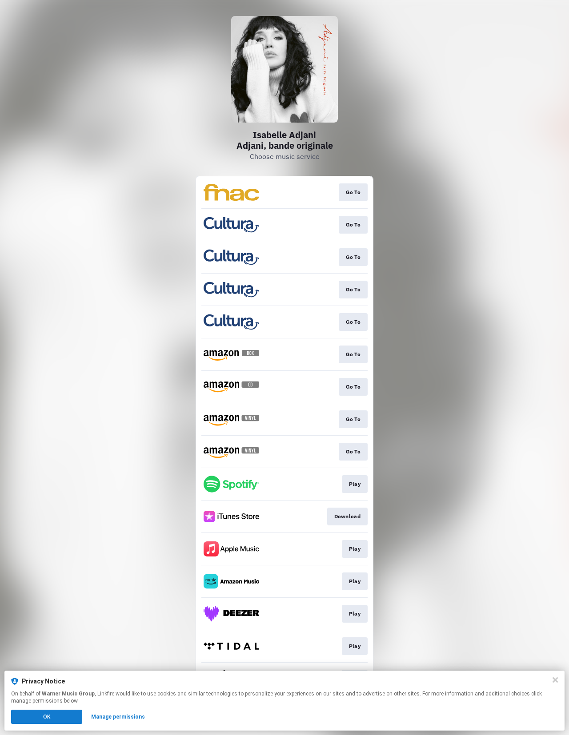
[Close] (555, 680)
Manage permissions (118, 717)
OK (46, 717)
